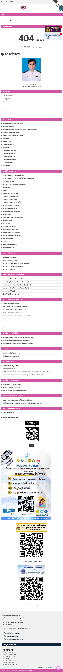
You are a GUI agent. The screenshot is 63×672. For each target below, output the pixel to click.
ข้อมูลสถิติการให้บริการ (8, 181)
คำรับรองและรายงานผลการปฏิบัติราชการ (13, 135)
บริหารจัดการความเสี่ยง (9, 144)
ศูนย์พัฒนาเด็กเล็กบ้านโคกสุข (11, 199)
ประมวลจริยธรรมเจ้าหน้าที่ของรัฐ (11, 319)
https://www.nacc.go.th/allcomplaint (31, 561)
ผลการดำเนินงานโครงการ (9, 226)
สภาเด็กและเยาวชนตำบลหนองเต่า (11, 205)
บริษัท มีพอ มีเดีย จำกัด (24, 628)
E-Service (5, 241)
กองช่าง (5, 190)
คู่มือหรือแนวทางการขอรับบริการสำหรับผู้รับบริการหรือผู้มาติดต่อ (18, 178)
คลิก (31, 445)
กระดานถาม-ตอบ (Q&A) (9, 247)
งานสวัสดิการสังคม (7, 220)
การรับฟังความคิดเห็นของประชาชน (11, 353)
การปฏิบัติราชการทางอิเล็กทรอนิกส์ (11, 232)
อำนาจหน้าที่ (6, 102)
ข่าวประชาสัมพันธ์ (7, 111)
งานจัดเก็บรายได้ (7, 165)
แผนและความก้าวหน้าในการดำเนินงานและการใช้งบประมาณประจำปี (20, 129)
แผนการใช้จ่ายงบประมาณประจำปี (11, 260)
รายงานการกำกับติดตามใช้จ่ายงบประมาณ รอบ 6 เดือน (16, 263)
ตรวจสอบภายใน (7, 141)
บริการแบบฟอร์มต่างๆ (8, 412)
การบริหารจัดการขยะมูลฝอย (10, 244)
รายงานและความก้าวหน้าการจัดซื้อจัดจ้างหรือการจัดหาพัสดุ (17, 285)
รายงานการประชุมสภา (9, 156)
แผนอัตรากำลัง (6, 325)
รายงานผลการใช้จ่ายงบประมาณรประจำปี (13, 266)
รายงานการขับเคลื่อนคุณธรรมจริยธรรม (12, 322)
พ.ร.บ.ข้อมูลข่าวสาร (8, 238)
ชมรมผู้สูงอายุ (6, 223)
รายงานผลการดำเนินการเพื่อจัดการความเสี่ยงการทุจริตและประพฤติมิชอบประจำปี (23, 375)
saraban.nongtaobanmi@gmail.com (17, 620)
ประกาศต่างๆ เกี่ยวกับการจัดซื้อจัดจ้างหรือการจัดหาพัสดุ (16, 282)
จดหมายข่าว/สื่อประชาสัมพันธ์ (10, 229)
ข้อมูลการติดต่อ (7, 105)
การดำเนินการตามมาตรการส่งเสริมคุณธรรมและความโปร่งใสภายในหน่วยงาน (22, 403)
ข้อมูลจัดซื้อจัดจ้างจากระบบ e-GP (11, 294)
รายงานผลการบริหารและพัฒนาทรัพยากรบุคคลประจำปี (16, 315)
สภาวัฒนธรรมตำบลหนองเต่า (10, 208)
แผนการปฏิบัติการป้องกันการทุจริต (11, 387)
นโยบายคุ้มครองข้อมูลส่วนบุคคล (12, 636)
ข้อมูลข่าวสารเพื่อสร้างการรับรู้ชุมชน (12, 235)
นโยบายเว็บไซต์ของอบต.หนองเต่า (12, 633)
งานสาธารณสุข (7, 214)
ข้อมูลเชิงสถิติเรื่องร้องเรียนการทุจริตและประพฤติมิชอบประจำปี (18, 343)
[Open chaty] (58, 668)
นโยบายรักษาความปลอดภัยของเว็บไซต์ (13, 639)
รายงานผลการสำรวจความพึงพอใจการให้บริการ (14, 184)
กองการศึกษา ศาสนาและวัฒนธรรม (11, 193)
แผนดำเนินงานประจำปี (8, 126)
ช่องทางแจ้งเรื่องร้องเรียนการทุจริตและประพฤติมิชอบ (16, 340)
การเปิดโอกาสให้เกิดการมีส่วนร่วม (11, 356)
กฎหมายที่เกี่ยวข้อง (7, 108)
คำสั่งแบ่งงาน (6, 328)
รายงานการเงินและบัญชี (9, 269)
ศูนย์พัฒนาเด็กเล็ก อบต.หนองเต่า (12, 196)
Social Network (7, 114)
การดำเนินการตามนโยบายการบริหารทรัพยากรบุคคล (15, 306)
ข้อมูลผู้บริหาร (6, 98)
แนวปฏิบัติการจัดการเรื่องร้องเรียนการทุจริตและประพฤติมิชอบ (18, 337)
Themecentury (31, 670)
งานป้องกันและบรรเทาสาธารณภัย (11, 211)
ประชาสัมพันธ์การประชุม (10, 159)
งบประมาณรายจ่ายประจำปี (9, 257)
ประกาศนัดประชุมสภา (9, 153)
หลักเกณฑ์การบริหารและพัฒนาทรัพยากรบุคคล (14, 309)
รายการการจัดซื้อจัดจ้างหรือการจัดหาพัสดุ (13, 279)
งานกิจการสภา (6, 147)
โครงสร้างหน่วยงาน (8, 95)
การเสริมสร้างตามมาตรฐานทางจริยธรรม (13, 384)
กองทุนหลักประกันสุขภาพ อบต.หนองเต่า (13, 217)
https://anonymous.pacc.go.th (31, 605)
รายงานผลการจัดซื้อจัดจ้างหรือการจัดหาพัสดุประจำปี (16, 288)
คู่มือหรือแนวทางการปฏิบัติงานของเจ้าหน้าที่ (13, 175)
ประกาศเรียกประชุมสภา (10, 150)
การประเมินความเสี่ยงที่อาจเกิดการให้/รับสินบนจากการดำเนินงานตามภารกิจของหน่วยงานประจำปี (27, 371)
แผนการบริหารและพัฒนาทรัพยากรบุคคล (13, 312)
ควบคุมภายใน (6, 138)
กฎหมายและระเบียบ (9, 162)
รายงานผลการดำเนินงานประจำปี (11, 132)
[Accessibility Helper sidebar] (61, 9)
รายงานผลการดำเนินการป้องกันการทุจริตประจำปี (15, 390)
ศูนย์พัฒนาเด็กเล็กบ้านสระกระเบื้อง (12, 202)
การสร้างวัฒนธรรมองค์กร (9, 368)
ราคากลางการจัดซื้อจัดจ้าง (9, 291)
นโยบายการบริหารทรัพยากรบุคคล (11, 303)
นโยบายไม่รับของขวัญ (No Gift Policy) (12, 365)
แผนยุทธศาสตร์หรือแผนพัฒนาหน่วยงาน (13, 123)
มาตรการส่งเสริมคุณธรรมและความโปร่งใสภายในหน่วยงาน (17, 400)
